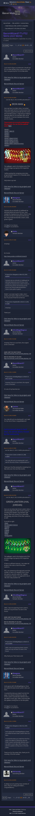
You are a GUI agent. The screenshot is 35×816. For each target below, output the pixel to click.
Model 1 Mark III (9, 131)
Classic (6, 523)
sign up (14, 4)
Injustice (7, 527)
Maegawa (16, 198)
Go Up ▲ (24, 809)
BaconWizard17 (18, 55)
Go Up (4, 797)
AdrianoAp (17, 772)
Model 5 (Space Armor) (11, 138)
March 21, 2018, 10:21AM (10, 339)
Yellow (6, 534)
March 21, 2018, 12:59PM (10, 372)
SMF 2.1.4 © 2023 (13, 813)
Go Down (5, 45)
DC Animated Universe (11, 525)
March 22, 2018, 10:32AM (10, 682)
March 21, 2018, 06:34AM (10, 270)
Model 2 (7, 133)
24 (25, 45)
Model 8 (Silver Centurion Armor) (14, 143)
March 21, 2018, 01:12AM (10, 240)
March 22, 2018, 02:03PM (10, 780)
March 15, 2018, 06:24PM (10, 64)
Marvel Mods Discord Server (14, 84)
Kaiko (15, 231)
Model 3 (7, 135)
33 (31, 45)
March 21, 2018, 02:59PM (10, 604)
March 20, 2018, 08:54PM (10, 206)
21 (19, 45)
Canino (15, 406)
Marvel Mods (8, 13)
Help (10, 809)
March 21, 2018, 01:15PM (10, 448)
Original (7, 530)
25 (27, 45)
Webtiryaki (20, 811)
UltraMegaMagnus (20, 330)
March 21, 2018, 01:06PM (10, 415)
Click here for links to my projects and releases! (17, 78)
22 (21, 45)
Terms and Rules (16, 809)
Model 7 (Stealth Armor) (11, 142)
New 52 (7, 528)
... (17, 45)
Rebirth (7, 532)
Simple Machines (22, 813)
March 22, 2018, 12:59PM (10, 721)
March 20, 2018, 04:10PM (10, 97)
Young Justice (8, 535)
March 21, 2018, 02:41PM (10, 495)
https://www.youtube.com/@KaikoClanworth (15, 256)
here (9, 126)
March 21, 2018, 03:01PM (10, 637)
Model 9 (7, 145)
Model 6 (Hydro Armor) (11, 140)
